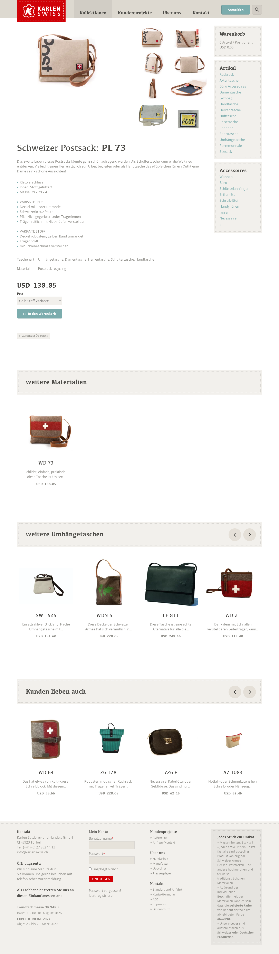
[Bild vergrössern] (151, 38)
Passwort (97, 853)
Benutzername (101, 838)
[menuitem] (93, 9)
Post (20, 294)
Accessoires (233, 170)
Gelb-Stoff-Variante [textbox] (34, 301)
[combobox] (39, 301)
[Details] (46, 447)
